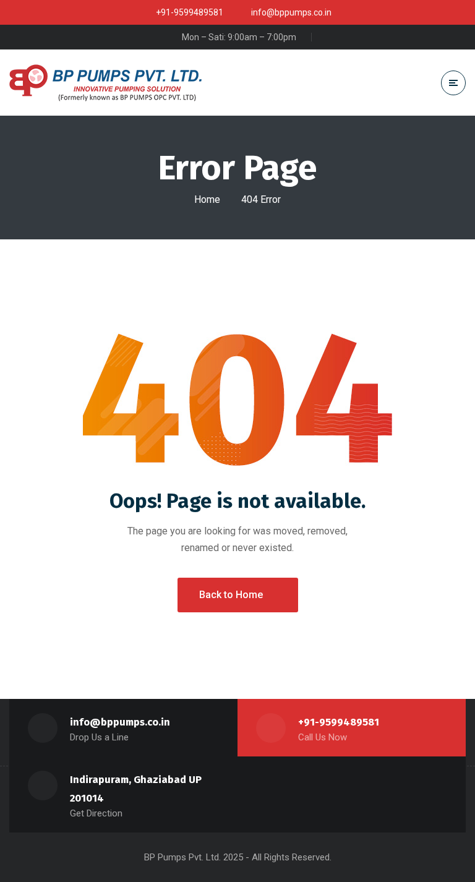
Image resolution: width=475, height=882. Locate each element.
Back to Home (231, 595)
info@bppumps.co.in (120, 722)
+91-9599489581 (338, 722)
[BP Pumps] (105, 82)
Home (207, 199)
